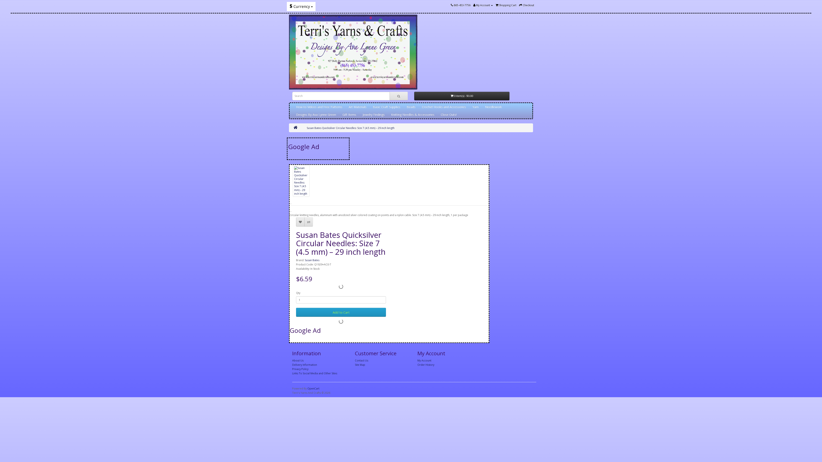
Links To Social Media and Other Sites (314, 373)
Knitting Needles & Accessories (412, 115)
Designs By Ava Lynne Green (316, 115)
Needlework (493, 107)
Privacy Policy (300, 369)
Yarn (475, 107)
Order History (425, 365)
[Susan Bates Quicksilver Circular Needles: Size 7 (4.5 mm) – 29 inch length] (301, 181)
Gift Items (349, 115)
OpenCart (313, 388)
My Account (424, 360)
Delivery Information (304, 365)
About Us (298, 360)
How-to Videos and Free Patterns (319, 107)
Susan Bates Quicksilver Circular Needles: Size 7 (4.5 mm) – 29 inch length (351, 128)
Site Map (360, 365)
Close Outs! (449, 115)
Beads (411, 107)
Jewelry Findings (374, 115)
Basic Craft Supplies (386, 107)
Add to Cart (341, 312)
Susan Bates (312, 260)
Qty (298, 293)
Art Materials (357, 107)
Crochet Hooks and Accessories (444, 107)
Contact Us (361, 360)
